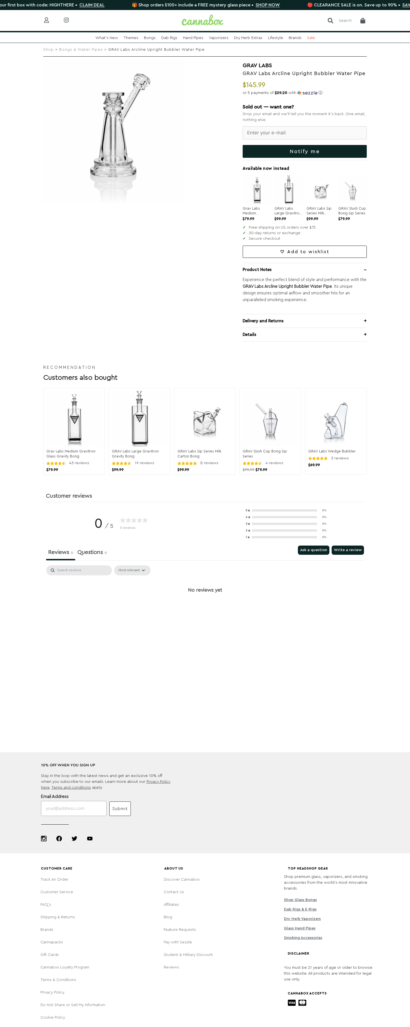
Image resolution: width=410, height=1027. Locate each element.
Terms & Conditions (58, 980)
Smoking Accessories (303, 938)
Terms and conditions (71, 787)
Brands (46, 930)
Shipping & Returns (57, 917)
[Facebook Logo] (59, 838)
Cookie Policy (52, 1017)
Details (249, 335)
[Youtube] (90, 838)
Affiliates (171, 905)
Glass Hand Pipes (299, 928)
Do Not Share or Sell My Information (72, 1005)
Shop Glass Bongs (300, 900)
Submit (120, 808)
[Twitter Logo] (74, 838)
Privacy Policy (52, 992)
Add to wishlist (308, 252)
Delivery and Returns (263, 321)
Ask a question (313, 550)
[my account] (51, 20)
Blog (168, 917)
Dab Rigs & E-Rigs (300, 909)
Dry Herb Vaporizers (302, 919)
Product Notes (257, 270)
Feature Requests (180, 930)
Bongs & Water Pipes (81, 50)
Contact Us (174, 892)
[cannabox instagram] (71, 20)
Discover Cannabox (182, 879)
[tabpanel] (205, 608)
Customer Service (56, 892)
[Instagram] (44, 838)
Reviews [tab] (60, 552)
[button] (305, 92)
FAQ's (45, 905)
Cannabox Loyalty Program (64, 967)
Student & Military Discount (188, 955)
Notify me (305, 151)
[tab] (92, 553)
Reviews (171, 967)
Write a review (348, 550)
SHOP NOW (245, 5)
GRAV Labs (257, 65)
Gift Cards (49, 955)
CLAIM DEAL (69, 5)
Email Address (55, 796)
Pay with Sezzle (178, 942)
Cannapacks (51, 942)
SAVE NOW (391, 5)
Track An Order (54, 879)
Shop (48, 50)
